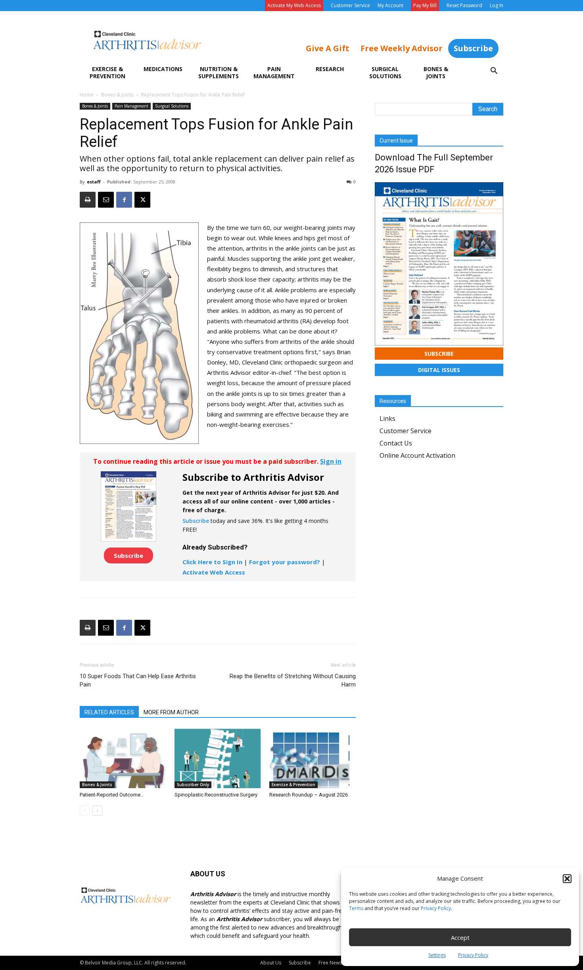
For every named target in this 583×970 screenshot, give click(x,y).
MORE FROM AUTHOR (171, 712)
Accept (460, 937)
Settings (437, 955)
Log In (496, 5)
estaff (94, 182)
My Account (390, 5)
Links (387, 418)
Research (330, 69)
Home (87, 94)
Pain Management (274, 72)
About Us (270, 962)
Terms (356, 908)
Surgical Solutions (385, 72)
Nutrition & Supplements (218, 72)
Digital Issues (439, 370)
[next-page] (97, 811)
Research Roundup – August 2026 (308, 795)
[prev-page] (85, 811)
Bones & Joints (436, 72)
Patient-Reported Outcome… (112, 795)
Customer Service (350, 5)
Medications (163, 69)
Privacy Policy (436, 908)
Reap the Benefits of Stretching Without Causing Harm (293, 680)
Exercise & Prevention (107, 72)
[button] (567, 879)
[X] (142, 200)
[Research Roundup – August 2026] (312, 758)
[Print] (88, 200)
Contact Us (396, 443)
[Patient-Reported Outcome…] (123, 758)
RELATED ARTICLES (109, 712)
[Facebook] (124, 200)
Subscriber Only (193, 784)
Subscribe (473, 48)
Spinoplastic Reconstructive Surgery (216, 795)
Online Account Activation (417, 455)
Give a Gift (327, 48)
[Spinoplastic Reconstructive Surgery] (218, 758)
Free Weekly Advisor (402, 48)
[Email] (106, 200)
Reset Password (464, 5)
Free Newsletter (336, 962)
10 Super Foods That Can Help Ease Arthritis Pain (138, 680)
